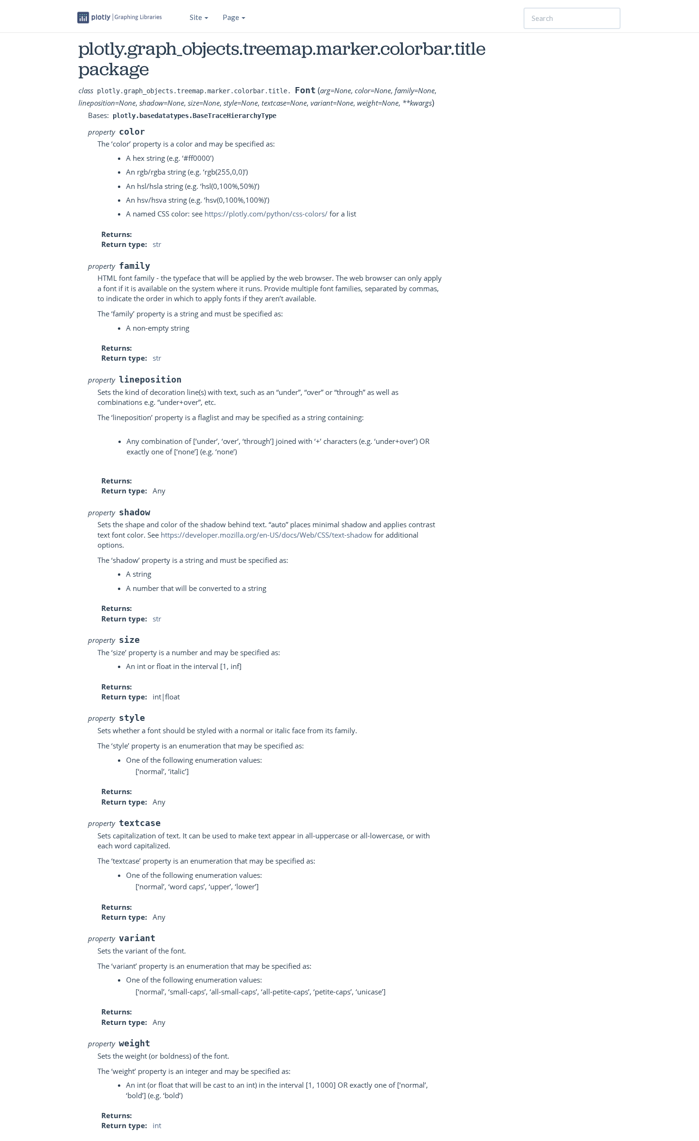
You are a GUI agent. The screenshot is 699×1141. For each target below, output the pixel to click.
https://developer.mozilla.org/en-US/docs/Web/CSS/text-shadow (266, 535)
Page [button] (232, 17)
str (157, 244)
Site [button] (197, 17)
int (157, 1125)
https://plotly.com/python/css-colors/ (266, 213)
